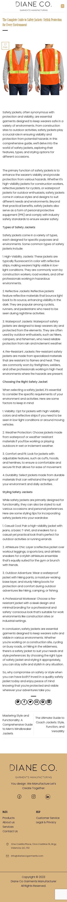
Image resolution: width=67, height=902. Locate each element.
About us (9, 822)
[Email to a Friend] (37, 702)
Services (8, 827)
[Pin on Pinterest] (43, 702)
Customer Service (48, 818)
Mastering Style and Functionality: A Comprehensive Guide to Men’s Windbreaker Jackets (18, 724)
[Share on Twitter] (30, 702)
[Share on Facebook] (24, 702)
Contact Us (10, 831)
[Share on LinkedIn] (49, 702)
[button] (62, 6)
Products (9, 818)
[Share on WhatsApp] (18, 702)
